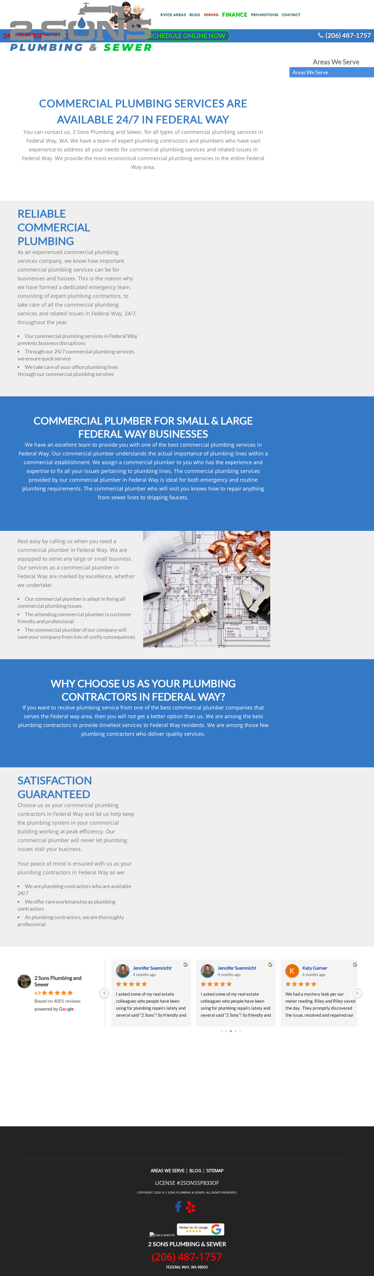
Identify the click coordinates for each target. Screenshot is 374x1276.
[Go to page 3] (236, 1031)
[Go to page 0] (221, 1031)
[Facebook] (178, 1210)
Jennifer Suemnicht (147, 968)
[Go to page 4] (240, 1031)
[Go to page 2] (231, 1031)
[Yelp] (190, 1210)
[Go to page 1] (226, 1031)
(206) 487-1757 (348, 35)
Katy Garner (309, 968)
